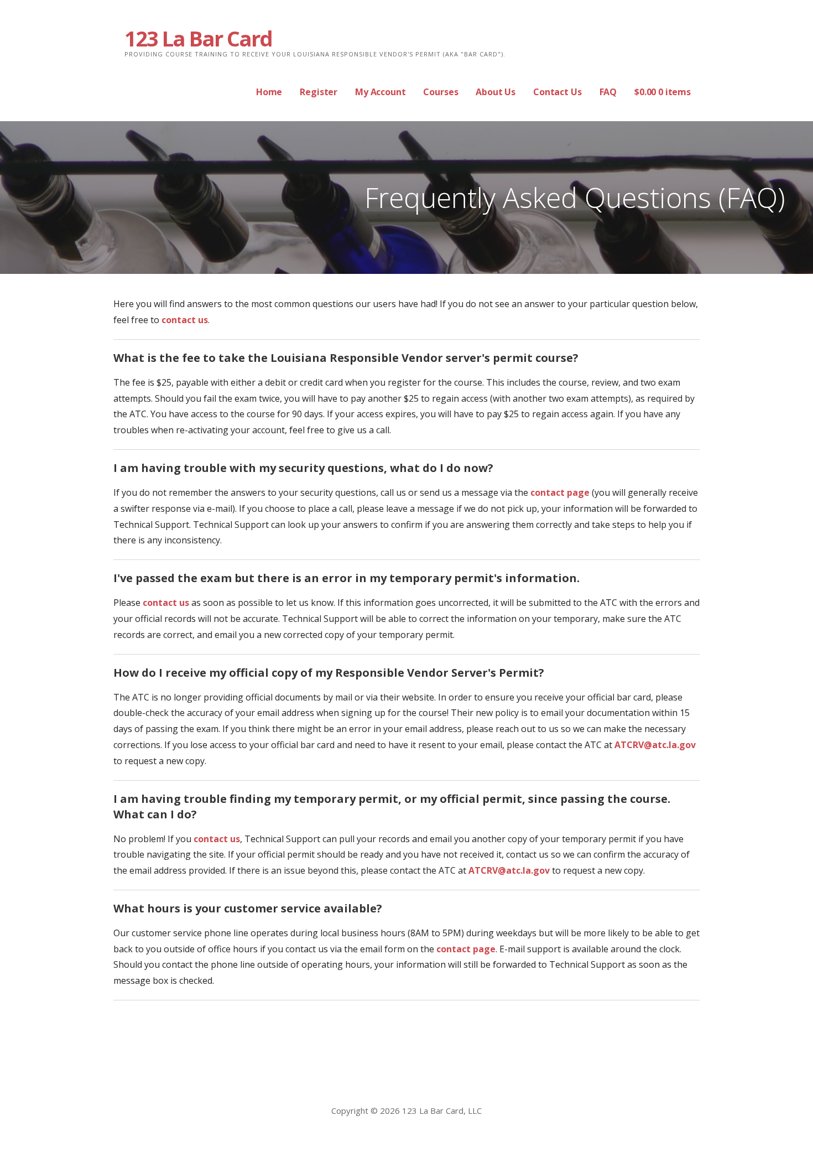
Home (269, 92)
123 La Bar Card (198, 38)
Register (318, 92)
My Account (380, 92)
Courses (440, 92)
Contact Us (557, 92)
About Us (495, 92)
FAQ (608, 92)
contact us (184, 320)
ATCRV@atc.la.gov (655, 745)
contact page (560, 492)
